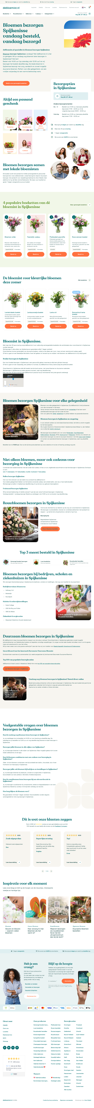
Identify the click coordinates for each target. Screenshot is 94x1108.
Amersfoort (67, 1044)
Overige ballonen (56, 1060)
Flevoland (79, 1041)
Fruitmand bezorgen (57, 1041)
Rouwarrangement (56, 1031)
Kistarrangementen (39, 1034)
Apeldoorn (67, 1051)
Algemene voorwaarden (66, 1100)
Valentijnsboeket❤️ (39, 1067)
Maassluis (72, 435)
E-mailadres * (52, 981)
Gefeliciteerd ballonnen (58, 1051)
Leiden (66, 1077)
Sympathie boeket (39, 1038)
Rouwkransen (55, 1034)
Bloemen (6, 54)
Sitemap (5, 1041)
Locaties (54, 7)
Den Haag (67, 1060)
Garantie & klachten (31, 990)
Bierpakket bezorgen (57, 1038)
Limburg (66, 1041)
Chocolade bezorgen (39, 1041)
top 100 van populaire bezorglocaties (49, 663)
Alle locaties (67, 1089)
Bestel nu (13, 254)
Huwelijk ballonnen (56, 1057)
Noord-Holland (68, 1034)
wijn (4, 472)
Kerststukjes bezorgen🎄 (41, 1081)
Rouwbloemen (17, 14)
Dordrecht (67, 1064)
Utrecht (78, 1031)
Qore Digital (88, 1100)
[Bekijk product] (13, 299)
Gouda (78, 1067)
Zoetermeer (79, 1086)
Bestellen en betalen (31, 984)
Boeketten (6, 14)
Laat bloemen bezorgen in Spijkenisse (16, 669)
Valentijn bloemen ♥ (39, 1064)
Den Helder (79, 1060)
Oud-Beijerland (78, 433)
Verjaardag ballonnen (39, 1051)
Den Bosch (79, 1057)
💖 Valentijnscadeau (39, 1077)
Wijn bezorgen (55, 1044)
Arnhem (66, 1054)
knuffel (28, 472)
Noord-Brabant (68, 1038)
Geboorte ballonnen (57, 1054)
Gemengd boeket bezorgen (41, 1025)
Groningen (67, 1025)
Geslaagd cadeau (56, 1081)
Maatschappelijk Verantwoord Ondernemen (67, 646)
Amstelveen (79, 1047)
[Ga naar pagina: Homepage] (11, 8)
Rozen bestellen (56, 1028)
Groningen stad (69, 1070)
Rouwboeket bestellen (40, 1031)
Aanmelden (68, 981)
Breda (78, 1054)
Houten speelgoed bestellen (58, 1064)
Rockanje (52, 435)
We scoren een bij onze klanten (66, 137)
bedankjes (60, 413)
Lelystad (78, 1077)
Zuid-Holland (80, 1034)
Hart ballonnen (37, 1060)
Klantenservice (63, 7)
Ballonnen (29, 14)
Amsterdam (79, 1051)
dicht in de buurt (55, 429)
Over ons (47, 7)
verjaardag (72, 409)
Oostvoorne (63, 435)
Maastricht (67, 1080)
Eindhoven (79, 1064)
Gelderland (67, 1031)
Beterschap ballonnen (57, 1047)
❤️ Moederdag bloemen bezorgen (58, 1077)
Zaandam (67, 1086)
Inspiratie (33, 7)
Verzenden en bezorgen (32, 987)
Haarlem (78, 1070)
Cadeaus (38, 14)
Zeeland (78, 1038)
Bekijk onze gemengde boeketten (16, 83)
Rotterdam (70, 433)
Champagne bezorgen (40, 1044)
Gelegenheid (48, 14)
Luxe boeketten (38, 1028)
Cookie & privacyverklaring (50, 1100)
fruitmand (34, 472)
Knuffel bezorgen (38, 1047)
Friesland (79, 1025)
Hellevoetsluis (45, 435)
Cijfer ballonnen (38, 1054)
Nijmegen (79, 1080)
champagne (10, 472)
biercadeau (42, 472)
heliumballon (21, 472)
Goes (65, 1067)
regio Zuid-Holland (84, 437)
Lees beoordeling (11, 862)
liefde (54, 413)
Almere (66, 1047)
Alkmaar (78, 1044)
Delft (65, 1057)
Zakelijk (41, 7)
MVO (4, 1038)
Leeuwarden (80, 1073)
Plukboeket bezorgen (57, 1025)
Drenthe (66, 1028)
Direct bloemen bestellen (50, 529)
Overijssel (79, 1028)
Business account (74, 7)
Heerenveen (67, 1073)
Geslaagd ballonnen (39, 1057)
